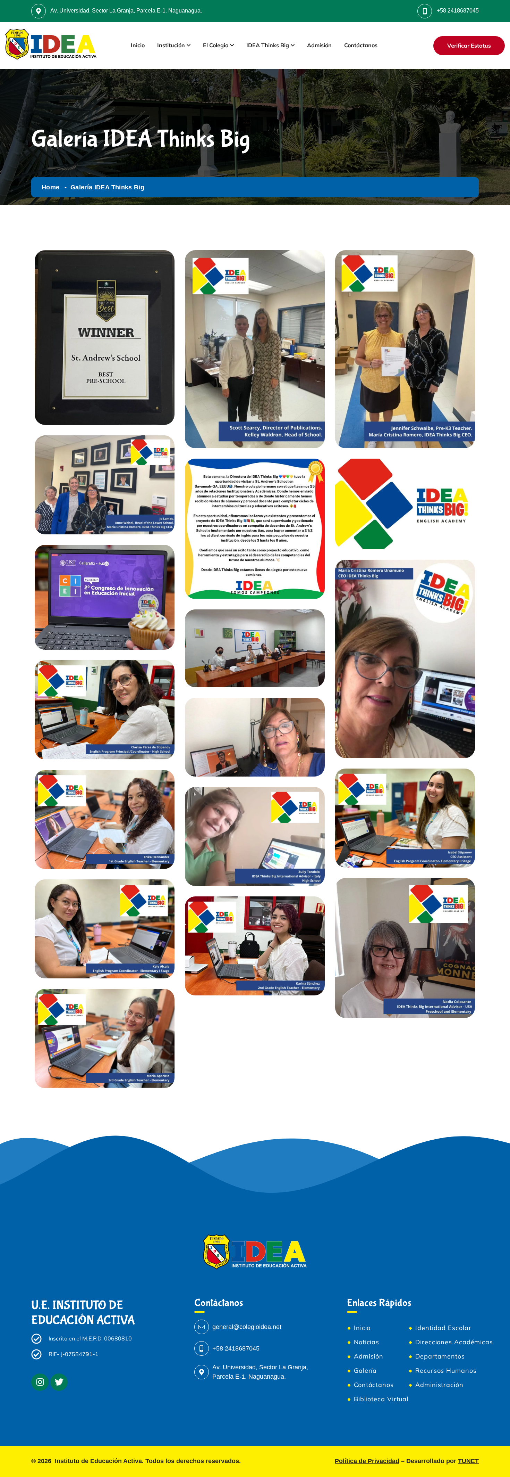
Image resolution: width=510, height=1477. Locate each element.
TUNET (468, 1461)
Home (50, 187)
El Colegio (215, 45)
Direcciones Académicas (454, 1342)
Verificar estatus (469, 45)
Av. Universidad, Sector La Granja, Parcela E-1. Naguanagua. (126, 11)
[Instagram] (40, 1382)
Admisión (319, 45)
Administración (439, 1385)
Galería (365, 1371)
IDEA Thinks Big (267, 45)
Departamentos (440, 1356)
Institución (171, 45)
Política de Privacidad (367, 1461)
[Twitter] (59, 1382)
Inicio (138, 45)
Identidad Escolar (443, 1328)
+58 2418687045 (458, 11)
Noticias (366, 1342)
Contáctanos (360, 45)
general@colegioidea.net (246, 1326)
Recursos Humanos (445, 1371)
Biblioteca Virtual (381, 1399)
